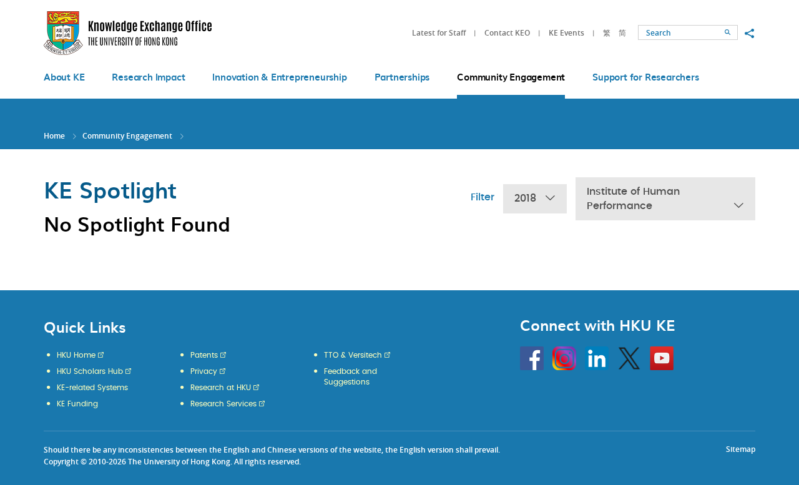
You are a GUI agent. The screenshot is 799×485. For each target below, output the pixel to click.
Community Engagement (127, 135)
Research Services (223, 404)
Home (54, 135)
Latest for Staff (439, 32)
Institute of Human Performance (633, 199)
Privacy (203, 371)
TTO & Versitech (353, 355)
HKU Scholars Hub (90, 371)
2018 (525, 198)
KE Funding (77, 404)
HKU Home (76, 355)
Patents (204, 355)
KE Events (566, 32)
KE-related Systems (92, 387)
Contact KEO (507, 32)
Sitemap (740, 449)
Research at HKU (220, 387)
